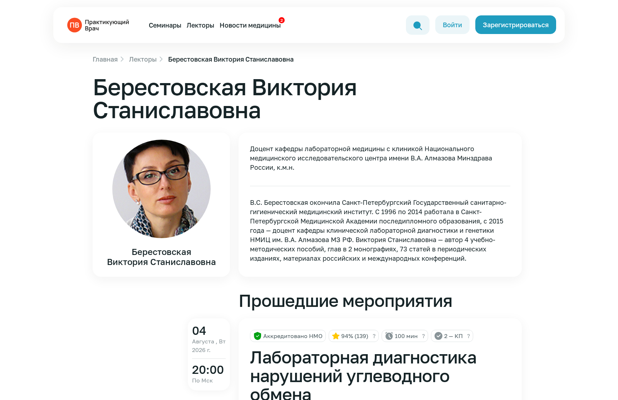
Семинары (165, 25)
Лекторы (200, 25)
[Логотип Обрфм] (99, 24)
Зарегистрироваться (516, 25)
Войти (452, 25)
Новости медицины (250, 25)
